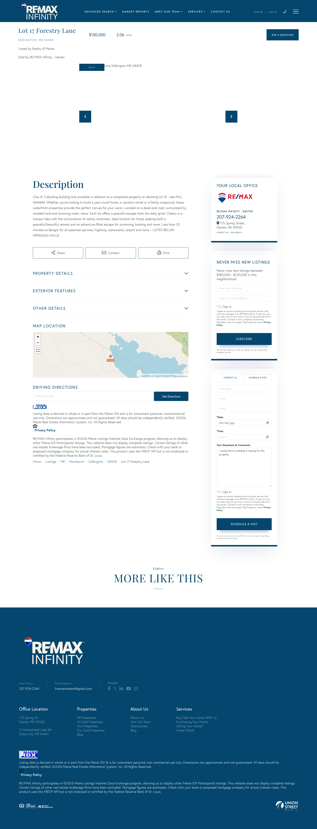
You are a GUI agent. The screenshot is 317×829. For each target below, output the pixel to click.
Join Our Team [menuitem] (140, 722)
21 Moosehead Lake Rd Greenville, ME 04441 (35, 732)
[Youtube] (128, 688)
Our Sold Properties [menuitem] (91, 730)
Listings (50, 461)
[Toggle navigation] (296, 11)
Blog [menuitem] (80, 734)
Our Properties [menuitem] (87, 726)
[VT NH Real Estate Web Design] (287, 806)
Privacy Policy (45, 430)
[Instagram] (136, 688)
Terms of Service (226, 538)
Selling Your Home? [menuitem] (189, 726)
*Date (220, 417)
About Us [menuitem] (137, 717)
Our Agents (236, 232)
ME (63, 461)
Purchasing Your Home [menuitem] (192, 722)
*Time (220, 431)
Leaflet (145, 376)
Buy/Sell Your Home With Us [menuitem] (196, 717)
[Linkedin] (121, 688)
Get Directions (171, 396)
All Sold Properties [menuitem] (90, 722)
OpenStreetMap (165, 376)
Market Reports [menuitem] (135, 12)
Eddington (96, 461)
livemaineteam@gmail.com (73, 688)
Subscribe (244, 339)
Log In (273, 12)
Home (37, 461)
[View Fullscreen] (38, 350)
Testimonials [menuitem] (139, 726)
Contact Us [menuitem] (220, 12)
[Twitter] (115, 688)
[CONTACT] (283, 34)
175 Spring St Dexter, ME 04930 (32, 719)
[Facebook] (109, 688)
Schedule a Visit (258, 377)
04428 (112, 461)
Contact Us (222, 232)
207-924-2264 (231, 217)
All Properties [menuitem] (86, 717)
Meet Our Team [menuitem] (167, 12)
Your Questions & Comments (233, 445)
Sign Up (258, 12)
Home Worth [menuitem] (185, 730)
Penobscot (76, 461)
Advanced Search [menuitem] (99, 12)
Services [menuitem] (195, 12)
